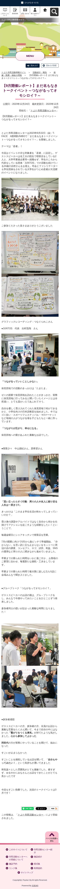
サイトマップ (27, 872)
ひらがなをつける (32, 3)
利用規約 (38, 868)
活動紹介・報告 (40, 72)
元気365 (35, 886)
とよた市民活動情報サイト (13, 72)
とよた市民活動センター (43, 110)
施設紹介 (38, 856)
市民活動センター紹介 (43, 851)
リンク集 (13, 868)
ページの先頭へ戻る (52, 839)
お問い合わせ (25, 13)
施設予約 (13, 864)
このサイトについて (5, 14)
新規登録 (15, 13)
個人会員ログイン (35, 14)
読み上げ (34, 65)
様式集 (37, 864)
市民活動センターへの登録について (18, 858)
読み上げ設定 (51, 65)
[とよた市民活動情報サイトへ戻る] (45, 9)
